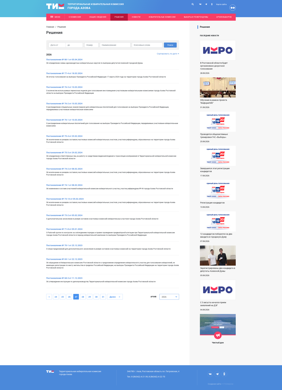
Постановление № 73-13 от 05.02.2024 (65, 199)
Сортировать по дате (167, 54)
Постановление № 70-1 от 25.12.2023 (64, 245)
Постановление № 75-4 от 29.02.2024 (64, 136)
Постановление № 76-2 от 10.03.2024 (64, 103)
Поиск (170, 45)
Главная (50, 27)
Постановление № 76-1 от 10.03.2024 (64, 120)
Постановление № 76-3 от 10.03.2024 (64, 87)
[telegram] (206, 4)
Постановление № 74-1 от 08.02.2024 (64, 185)
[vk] (200, 4)
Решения (119, 17)
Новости (136, 17)
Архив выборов (223, 17)
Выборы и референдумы (196, 17)
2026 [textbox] (164, 297)
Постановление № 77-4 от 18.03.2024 (64, 73)
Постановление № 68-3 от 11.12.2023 (64, 278)
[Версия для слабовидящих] (233, 8)
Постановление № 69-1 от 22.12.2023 (64, 259)
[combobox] (169, 297)
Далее (113, 297)
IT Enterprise (228, 384)
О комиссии (75, 17)
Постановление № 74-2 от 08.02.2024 (64, 169)
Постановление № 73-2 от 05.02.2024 (64, 215)
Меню (57, 17)
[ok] (211, 4)
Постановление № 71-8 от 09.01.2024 (64, 229)
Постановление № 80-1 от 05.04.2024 (64, 59)
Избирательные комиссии (162, 17)
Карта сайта (221, 4)
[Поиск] (192, 4)
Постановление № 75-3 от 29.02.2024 (64, 152)
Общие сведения (97, 17)
